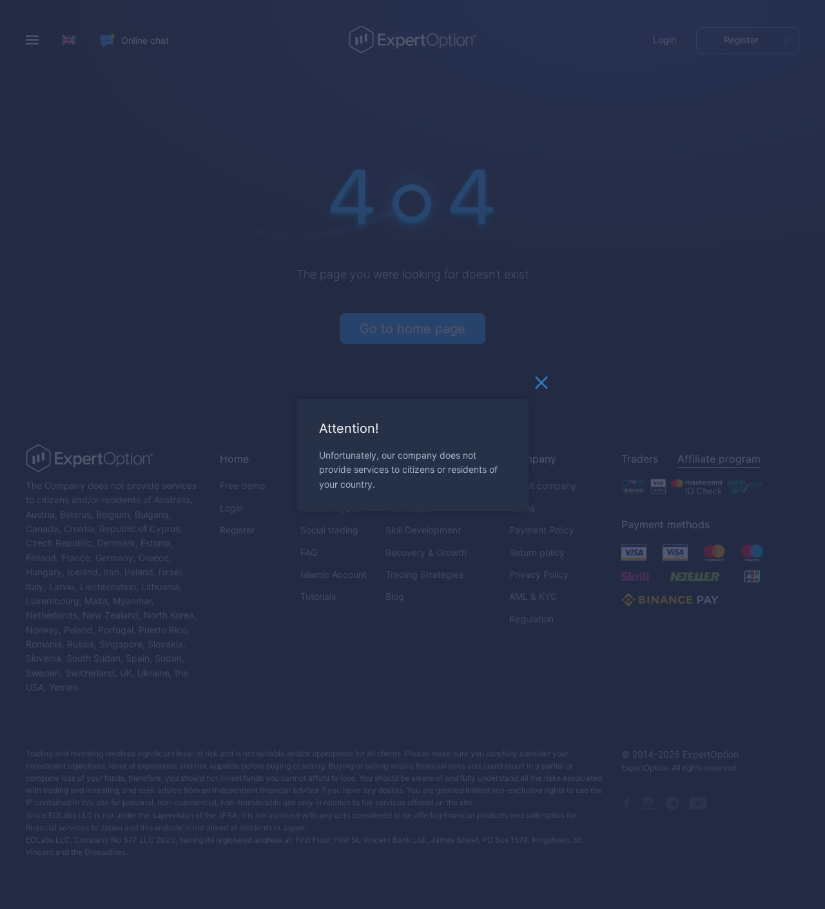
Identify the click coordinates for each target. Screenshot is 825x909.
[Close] (541, 385)
